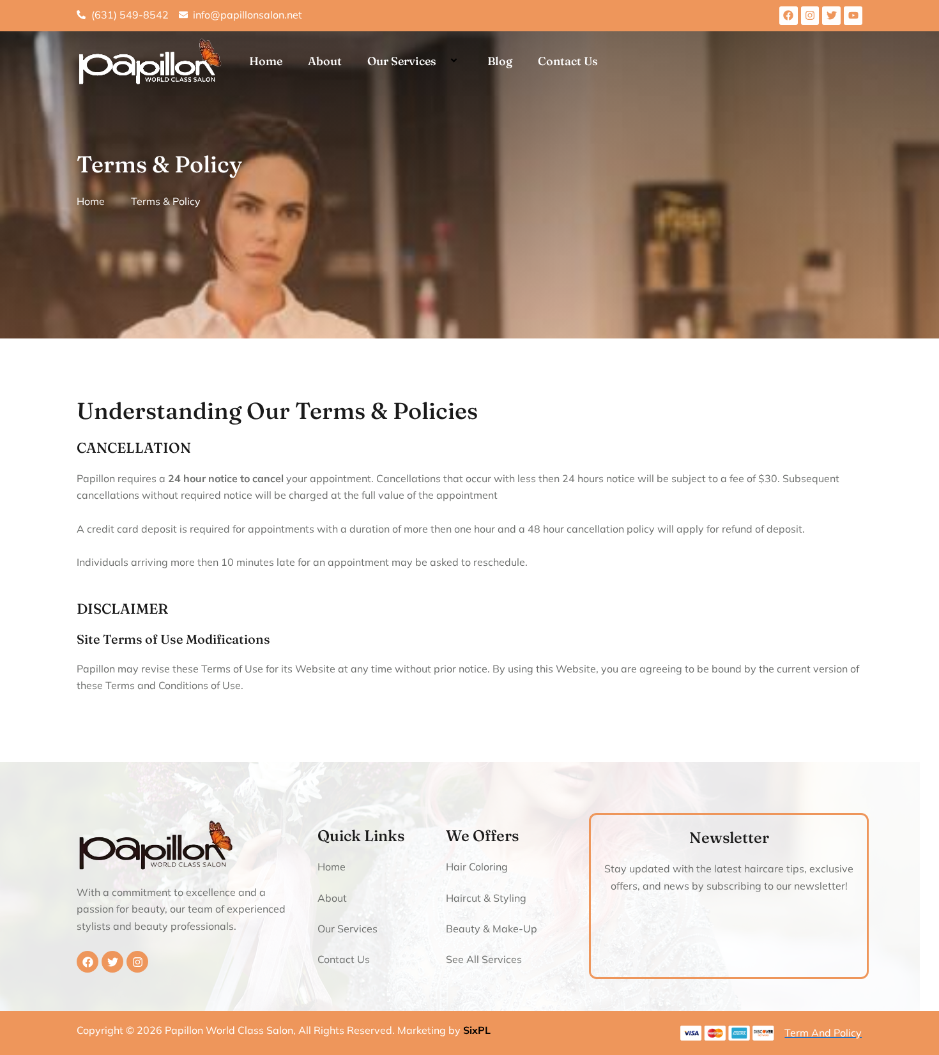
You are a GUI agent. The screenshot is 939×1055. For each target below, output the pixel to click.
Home (265, 61)
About (325, 61)
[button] (441, 61)
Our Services (401, 61)
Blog (499, 61)
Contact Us (568, 61)
